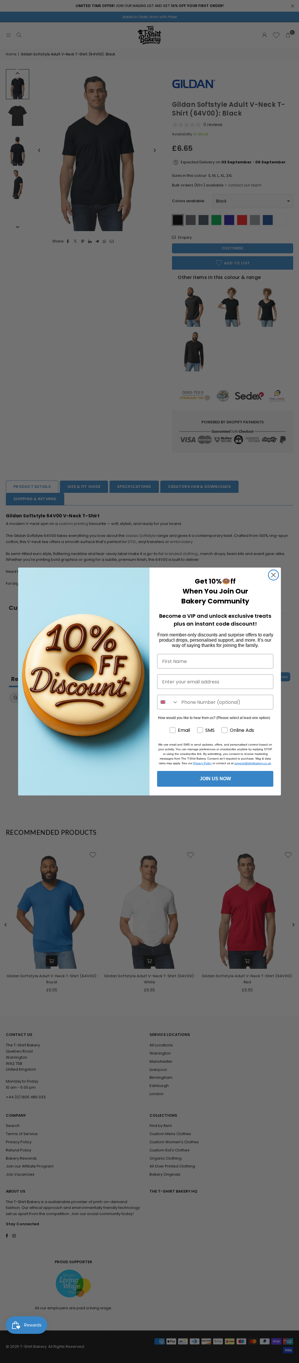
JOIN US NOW (215, 778)
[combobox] (167, 702)
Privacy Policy (202, 763)
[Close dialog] (273, 575)
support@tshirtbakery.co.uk (252, 763)
